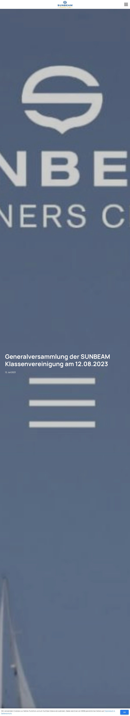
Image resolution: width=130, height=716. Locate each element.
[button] (126, 4)
